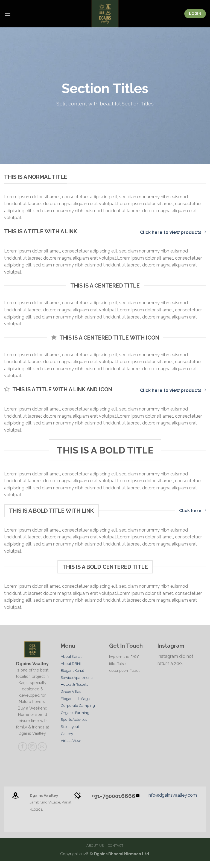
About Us (95, 845)
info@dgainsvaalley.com (172, 795)
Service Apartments (77, 677)
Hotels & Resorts (74, 684)
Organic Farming (75, 712)
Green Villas (71, 691)
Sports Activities (74, 719)
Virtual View (71, 740)
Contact (116, 845)
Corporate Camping (78, 705)
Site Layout (70, 726)
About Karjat (71, 656)
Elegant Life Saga (75, 698)
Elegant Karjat (72, 670)
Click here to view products (171, 232)
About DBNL (71, 663)
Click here (190, 510)
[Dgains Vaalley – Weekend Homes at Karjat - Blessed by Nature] (105, 13)
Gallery (67, 733)
